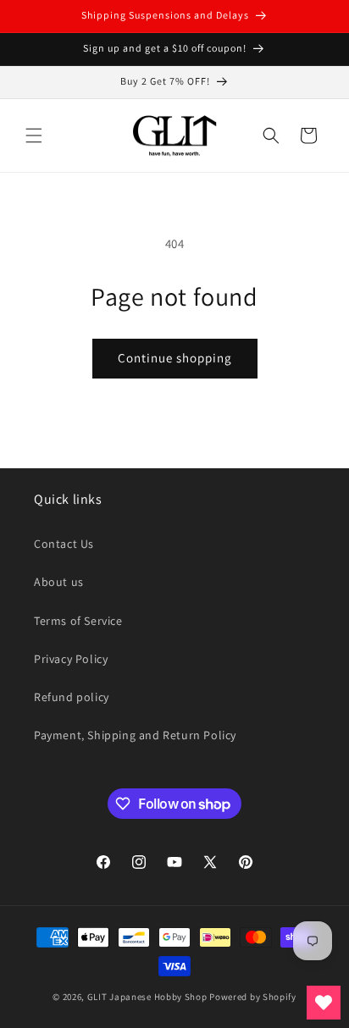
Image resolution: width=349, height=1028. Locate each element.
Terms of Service (78, 620)
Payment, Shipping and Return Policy (135, 735)
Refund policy (71, 697)
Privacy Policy (71, 658)
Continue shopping (175, 358)
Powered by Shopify (252, 997)
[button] (34, 135)
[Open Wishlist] (324, 1003)
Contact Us (64, 543)
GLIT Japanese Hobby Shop (147, 997)
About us (59, 581)
